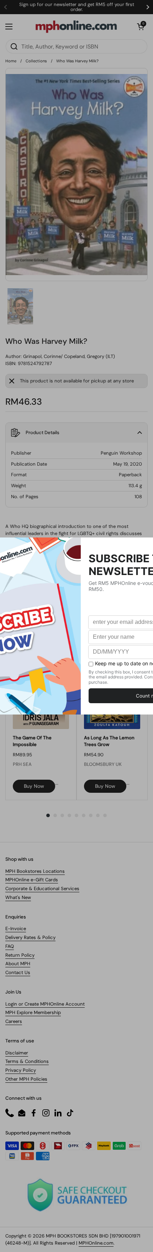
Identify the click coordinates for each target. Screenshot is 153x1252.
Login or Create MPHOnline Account (45, 1004)
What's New (18, 897)
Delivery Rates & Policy (30, 937)
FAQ (9, 946)
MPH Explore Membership (33, 1012)
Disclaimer (16, 1053)
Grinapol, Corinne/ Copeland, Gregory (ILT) (69, 356)
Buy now (34, 786)
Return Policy (20, 955)
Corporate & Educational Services (42, 889)
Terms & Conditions (27, 1061)
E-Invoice (15, 929)
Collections (36, 60)
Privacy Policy (20, 1070)
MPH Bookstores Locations (35, 871)
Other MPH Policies (26, 1079)
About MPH (17, 964)
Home (10, 60)
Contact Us (17, 972)
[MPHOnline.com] (76, 26)
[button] (140, 26)
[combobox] (76, 46)
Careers (13, 1021)
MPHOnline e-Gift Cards (31, 880)
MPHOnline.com (96, 1243)
